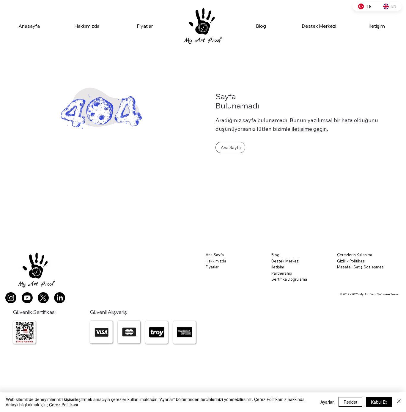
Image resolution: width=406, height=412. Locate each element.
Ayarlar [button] (327, 402)
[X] (43, 297)
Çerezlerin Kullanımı (354, 254)
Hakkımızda (216, 261)
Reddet (350, 402)
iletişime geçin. (310, 128)
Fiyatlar (212, 267)
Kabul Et (379, 402)
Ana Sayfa (215, 254)
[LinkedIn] (59, 297)
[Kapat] (398, 402)
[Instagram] (10, 297)
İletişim (277, 267)
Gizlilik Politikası (351, 261)
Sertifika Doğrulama (289, 279)
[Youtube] (27, 297)
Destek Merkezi (285, 261)
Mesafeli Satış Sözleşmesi (361, 267)
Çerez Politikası (63, 405)
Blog (275, 254)
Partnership (281, 273)
